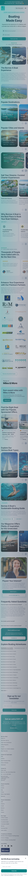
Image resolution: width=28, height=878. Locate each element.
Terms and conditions (8, 875)
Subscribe (14, 870)
